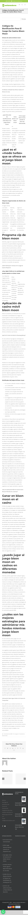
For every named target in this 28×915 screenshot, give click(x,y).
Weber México (17, 904)
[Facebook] (2, 826)
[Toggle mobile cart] (19, 4)
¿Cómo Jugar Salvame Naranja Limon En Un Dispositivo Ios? (7, 848)
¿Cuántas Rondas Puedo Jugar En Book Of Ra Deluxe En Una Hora (7, 867)
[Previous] (3, 779)
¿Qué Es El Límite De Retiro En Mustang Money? (13, 335)
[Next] (25, 779)
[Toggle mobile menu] (25, 4)
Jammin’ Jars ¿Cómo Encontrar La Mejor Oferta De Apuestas (7, 889)
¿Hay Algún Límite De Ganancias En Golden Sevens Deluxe (7, 858)
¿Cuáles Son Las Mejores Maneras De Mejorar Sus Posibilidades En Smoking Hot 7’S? (7, 878)
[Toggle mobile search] (22, 4)
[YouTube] (5, 826)
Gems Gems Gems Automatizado (7, 840)
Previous (24, 19)
